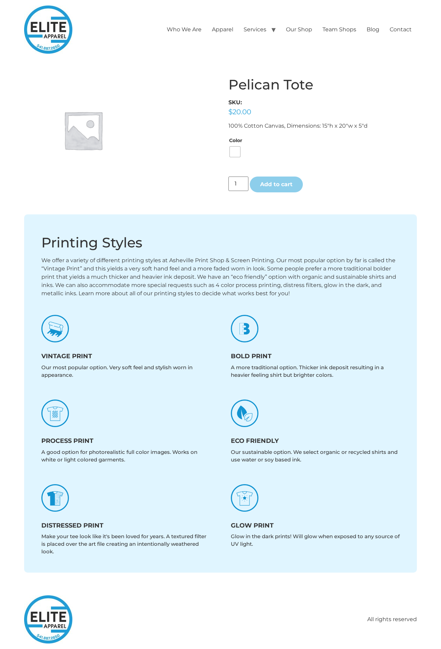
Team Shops (339, 29)
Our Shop (299, 29)
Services (255, 29)
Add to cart (276, 184)
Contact (401, 29)
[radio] (235, 152)
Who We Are (184, 29)
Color (235, 140)
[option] (83, 130)
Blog (373, 29)
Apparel (222, 29)
